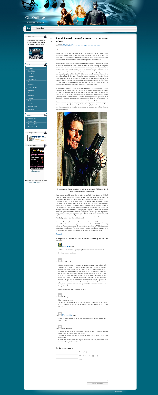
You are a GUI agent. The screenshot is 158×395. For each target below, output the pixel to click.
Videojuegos (31, 109)
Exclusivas (31, 84)
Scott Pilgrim (97, 45)
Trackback (71, 44)
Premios (30, 98)
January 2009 (32, 121)
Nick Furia (80, 45)
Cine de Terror (32, 73)
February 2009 (32, 118)
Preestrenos (31, 95)
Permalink (59, 234)
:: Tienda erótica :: (36, 171)
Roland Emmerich (88, 45)
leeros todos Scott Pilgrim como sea (68, 45)
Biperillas (66, 246)
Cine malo (31, 76)
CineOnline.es (35, 17)
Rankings (30, 101)
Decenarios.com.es (34, 182)
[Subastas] (36, 141)
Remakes (30, 103)
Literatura (31, 90)
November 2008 (32, 126)
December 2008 (32, 124)
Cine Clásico (31, 71)
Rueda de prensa (32, 106)
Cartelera (30, 68)
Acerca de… (40, 28)
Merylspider (67, 315)
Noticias (30, 93)
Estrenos (30, 82)
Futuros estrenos (32, 87)
